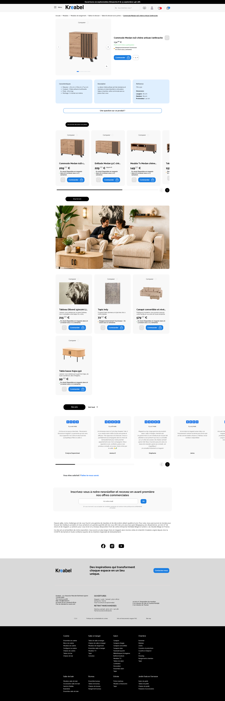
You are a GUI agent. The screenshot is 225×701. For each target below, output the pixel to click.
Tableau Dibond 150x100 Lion (74, 309)
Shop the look (77, 199)
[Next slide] (108, 47)
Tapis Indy (103, 309)
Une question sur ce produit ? (112, 111)
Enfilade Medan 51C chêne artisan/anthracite (108, 163)
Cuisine (66, 636)
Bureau (91, 676)
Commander (120, 57)
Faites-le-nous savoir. (90, 475)
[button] (78, 71)
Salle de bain (68, 676)
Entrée (116, 676)
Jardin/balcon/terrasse (148, 676)
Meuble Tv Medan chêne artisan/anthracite (143, 163)
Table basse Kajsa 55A (70, 371)
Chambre (142, 636)
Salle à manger (94, 636)
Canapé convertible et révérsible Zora (151, 309)
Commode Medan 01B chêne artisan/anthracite (72, 163)
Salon (115, 636)
